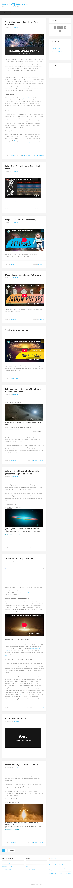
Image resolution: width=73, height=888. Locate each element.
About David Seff (30, 863)
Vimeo (38, 201)
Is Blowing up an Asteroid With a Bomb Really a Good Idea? (23, 390)
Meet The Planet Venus (15, 718)
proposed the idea (27, 97)
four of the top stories (33, 592)
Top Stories (53, 858)
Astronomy (13, 155)
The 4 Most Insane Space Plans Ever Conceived (21, 23)
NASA (32, 155)
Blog (11, 13)
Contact (18, 13)
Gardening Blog (56, 48)
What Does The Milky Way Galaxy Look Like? (22, 167)
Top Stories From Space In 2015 (19, 558)
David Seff (32, 201)
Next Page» (11, 850)
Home (5, 13)
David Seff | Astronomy (15, 4)
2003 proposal (14, 118)
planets (42, 155)
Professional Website (57, 51)
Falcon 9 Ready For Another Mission (21, 764)
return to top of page (36, 883)
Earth (29, 155)
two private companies (27, 141)
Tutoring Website (56, 55)
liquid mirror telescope (19, 140)
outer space (37, 155)
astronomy (24, 155)
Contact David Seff (30, 869)
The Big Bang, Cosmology (16, 330)
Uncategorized (14, 378)
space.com (22, 694)
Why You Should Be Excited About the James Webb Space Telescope (22, 472)
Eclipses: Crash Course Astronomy (20, 219)
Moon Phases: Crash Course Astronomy (23, 274)
